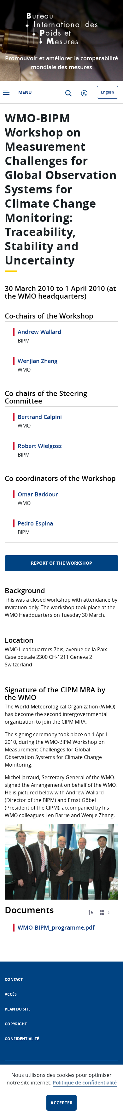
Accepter (61, 1103)
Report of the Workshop (61, 563)
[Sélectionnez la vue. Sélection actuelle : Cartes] (105, 912)
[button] (91, 913)
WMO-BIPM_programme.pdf (56, 927)
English (107, 92)
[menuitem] (14, 979)
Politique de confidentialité (85, 1082)
